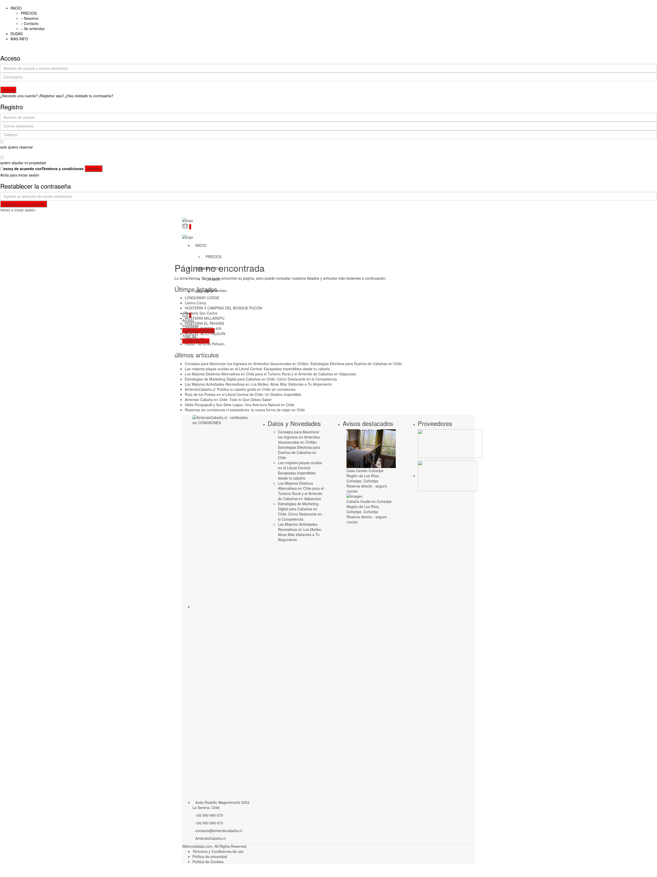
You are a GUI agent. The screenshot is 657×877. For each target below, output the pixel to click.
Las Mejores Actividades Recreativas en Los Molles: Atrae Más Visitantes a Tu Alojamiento (258, 384)
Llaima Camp (195, 302)
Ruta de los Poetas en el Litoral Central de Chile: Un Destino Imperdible (243, 394)
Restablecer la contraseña (23, 204)
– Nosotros (29, 18)
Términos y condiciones (63, 168)
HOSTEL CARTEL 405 (203, 328)
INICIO (16, 8)
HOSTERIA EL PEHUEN (204, 323)
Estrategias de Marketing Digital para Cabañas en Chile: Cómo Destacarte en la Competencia (261, 379)
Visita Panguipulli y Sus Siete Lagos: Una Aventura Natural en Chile (239, 404)
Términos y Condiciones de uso (218, 851)
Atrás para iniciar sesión (19, 175)
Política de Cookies (208, 861)
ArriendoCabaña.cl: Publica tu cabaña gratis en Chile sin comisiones (240, 389)
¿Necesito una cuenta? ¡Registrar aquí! (32, 95)
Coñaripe (370, 480)
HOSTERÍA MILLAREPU (204, 318)
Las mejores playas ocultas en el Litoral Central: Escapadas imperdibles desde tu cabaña (257, 368)
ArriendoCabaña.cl (210, 838)
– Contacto (29, 23)
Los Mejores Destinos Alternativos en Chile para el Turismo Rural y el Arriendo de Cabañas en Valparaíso (270, 373)
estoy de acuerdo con (44, 168)
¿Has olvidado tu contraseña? (89, 95)
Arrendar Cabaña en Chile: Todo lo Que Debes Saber (228, 399)
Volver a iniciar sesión (17, 209)
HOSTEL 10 (194, 338)
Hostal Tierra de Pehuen (205, 343)
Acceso (8, 89)
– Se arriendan (33, 28)
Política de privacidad (209, 856)
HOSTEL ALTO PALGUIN (205, 333)
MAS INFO (19, 38)
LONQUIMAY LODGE (202, 297)
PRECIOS (29, 13)
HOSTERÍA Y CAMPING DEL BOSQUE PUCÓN (223, 307)
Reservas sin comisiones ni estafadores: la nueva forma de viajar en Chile (245, 409)
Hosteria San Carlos (201, 313)
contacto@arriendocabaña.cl (218, 830)
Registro (93, 168)
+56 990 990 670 (209, 815)
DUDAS (17, 33)
